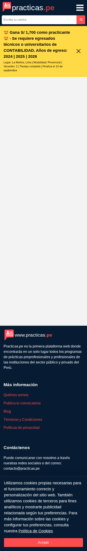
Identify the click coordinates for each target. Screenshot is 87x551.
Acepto (43, 542)
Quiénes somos (16, 395)
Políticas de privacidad (21, 427)
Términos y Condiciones (23, 419)
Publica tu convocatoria (22, 403)
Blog (7, 411)
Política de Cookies (36, 531)
